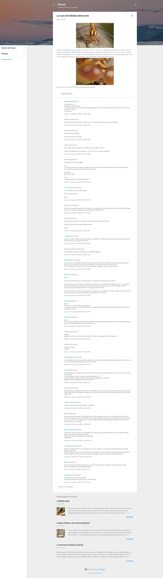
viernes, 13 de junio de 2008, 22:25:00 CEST (77, 339)
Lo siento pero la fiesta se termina (70, 545)
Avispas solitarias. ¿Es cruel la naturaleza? (73, 523)
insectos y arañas (66, 94)
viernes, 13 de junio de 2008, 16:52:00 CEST (77, 182)
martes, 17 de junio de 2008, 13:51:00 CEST (77, 482)
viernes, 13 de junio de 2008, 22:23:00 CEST (77, 326)
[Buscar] (136, 5)
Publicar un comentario (66, 487)
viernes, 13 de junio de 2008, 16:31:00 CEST (77, 154)
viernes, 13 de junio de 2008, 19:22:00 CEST (77, 200)
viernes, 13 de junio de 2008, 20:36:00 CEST (77, 243)
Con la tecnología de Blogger (96, 569)
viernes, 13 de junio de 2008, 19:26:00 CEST (77, 213)
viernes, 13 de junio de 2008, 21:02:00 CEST (77, 254)
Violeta (66, 218)
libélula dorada (76, 52)
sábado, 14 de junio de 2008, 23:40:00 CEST (77, 397)
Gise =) (66, 370)
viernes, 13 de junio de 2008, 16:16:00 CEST (77, 139)
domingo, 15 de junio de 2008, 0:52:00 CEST (77, 408)
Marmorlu (67, 101)
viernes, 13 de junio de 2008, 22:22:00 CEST (77, 312)
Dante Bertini (68, 260)
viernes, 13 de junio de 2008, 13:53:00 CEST (77, 125)
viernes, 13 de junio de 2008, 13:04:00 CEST (77, 114)
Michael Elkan (99, 573)
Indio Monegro (68, 357)
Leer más (129, 517)
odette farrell (68, 402)
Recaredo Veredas (70, 249)
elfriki (66, 413)
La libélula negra (63, 501)
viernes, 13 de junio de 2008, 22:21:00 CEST (77, 295)
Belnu (66, 462)
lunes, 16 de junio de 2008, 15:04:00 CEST (77, 469)
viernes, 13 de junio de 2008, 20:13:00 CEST (77, 231)
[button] (132, 16)
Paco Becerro (68, 187)
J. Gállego (67, 236)
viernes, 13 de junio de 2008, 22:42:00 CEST (77, 364)
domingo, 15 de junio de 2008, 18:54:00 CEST (78, 440)
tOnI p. (66, 145)
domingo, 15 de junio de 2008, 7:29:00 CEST (77, 424)
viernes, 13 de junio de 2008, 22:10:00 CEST (77, 269)
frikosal (61, 4)
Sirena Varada (68, 430)
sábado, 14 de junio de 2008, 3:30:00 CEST (77, 382)
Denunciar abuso (7, 59)
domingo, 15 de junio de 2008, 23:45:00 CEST (78, 457)
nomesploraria (68, 446)
